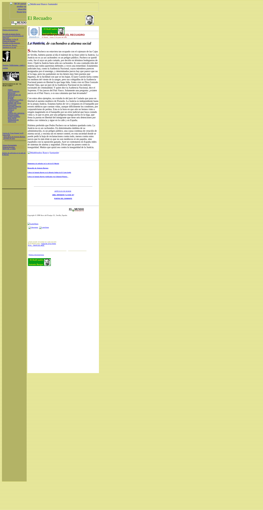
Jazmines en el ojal (9, 47)
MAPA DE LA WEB (9, 149)
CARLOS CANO (13, 101)
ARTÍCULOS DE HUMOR (62, 191)
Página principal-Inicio (10, 30)
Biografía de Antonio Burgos (38, 168)
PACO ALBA (12, 105)
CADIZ (10, 111)
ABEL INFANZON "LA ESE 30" (63, 195)
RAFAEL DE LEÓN (14, 103)
